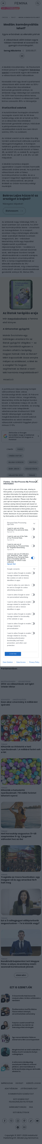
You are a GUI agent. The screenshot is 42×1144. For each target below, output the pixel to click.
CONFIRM (12, 653)
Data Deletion (8, 662)
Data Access (21, 662)
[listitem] (21, 523)
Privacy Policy (34, 662)
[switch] (33, 529)
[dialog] (21, 572)
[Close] (37, 482)
